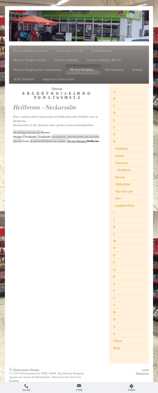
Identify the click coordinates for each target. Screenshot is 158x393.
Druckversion (21, 369)
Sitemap (34, 369)
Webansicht (142, 373)
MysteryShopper (77, 141)
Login (145, 369)
